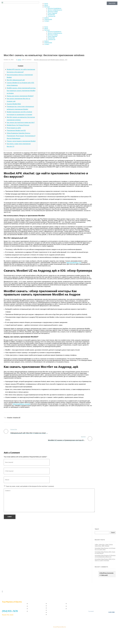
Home (46, 3)
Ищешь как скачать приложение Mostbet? (20, 96)
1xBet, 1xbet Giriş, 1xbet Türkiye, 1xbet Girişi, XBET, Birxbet (104, 545)
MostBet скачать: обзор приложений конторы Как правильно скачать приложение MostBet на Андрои (21, 90)
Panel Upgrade (52, 13)
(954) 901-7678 (10, 611)
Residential (51, 14)
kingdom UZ (16, 417)
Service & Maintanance (55, 10)
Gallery (46, 18)
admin (19, 59)
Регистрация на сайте (14, 128)
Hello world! (104, 575)
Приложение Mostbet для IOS (16, 130)
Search (97, 529)
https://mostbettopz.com (74, 262)
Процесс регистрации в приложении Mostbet (21, 141)
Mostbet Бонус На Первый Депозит (18, 125)
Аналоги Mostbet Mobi (14, 104)
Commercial (51, 16)
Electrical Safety (53, 11)
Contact (46, 21)
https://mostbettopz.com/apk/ (21, 404)
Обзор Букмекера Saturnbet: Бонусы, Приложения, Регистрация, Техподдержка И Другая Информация (21, 135)
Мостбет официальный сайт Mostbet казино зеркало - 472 (50, 59)
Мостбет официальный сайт (16, 80)
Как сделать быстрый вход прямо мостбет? (21, 122)
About (46, 5)
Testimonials (48, 19)
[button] (59, 24)
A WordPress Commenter (106, 573)
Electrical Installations (54, 8)
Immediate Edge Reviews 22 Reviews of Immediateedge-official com (105, 556)
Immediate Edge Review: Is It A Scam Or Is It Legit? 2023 (105, 548)
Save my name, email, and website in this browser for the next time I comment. (30, 486)
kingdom (9, 417)
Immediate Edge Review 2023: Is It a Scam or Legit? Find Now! (105, 559)
